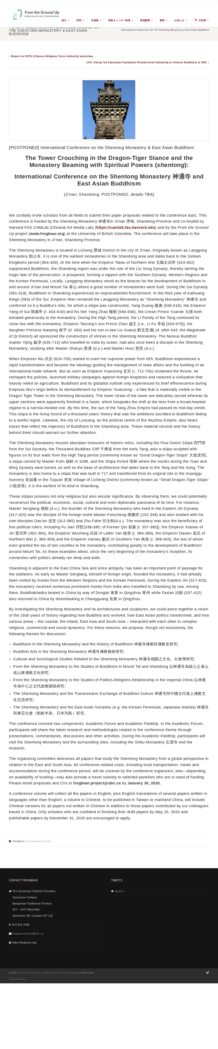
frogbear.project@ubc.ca (28, 933)
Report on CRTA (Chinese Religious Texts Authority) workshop (52, 56)
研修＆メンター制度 (119, 20)
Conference (33, 841)
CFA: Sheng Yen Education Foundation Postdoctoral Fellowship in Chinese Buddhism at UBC (146, 62)
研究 (78, 20)
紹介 (64, 20)
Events (46, 841)
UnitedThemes (17, 979)
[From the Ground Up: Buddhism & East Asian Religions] (36, 14)
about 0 (119, 891)
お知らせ (179, 20)
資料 (162, 20)
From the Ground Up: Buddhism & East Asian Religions (49, 972)
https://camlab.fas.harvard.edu (125, 227)
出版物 (95, 20)
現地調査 (145, 20)
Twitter (207, 972)
